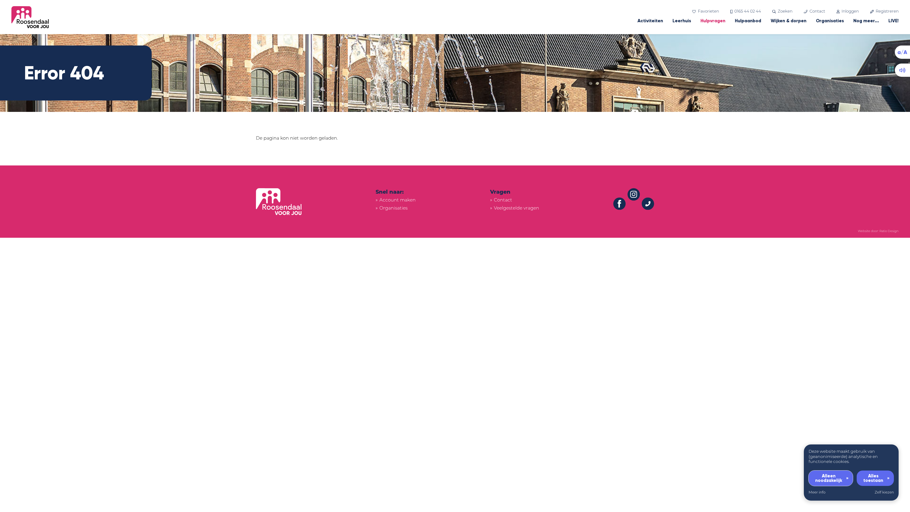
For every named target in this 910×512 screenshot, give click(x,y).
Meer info (817, 492)
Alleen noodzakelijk (828, 478)
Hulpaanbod (748, 20)
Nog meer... (866, 20)
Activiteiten (650, 20)
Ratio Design (889, 231)
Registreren (887, 11)
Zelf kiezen (884, 492)
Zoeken (785, 11)
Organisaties (830, 20)
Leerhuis (682, 20)
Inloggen (850, 11)
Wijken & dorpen (788, 20)
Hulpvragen (713, 20)
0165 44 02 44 (747, 11)
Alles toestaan (873, 478)
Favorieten (708, 11)
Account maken (397, 200)
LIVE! (893, 20)
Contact (817, 11)
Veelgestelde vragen (516, 208)
